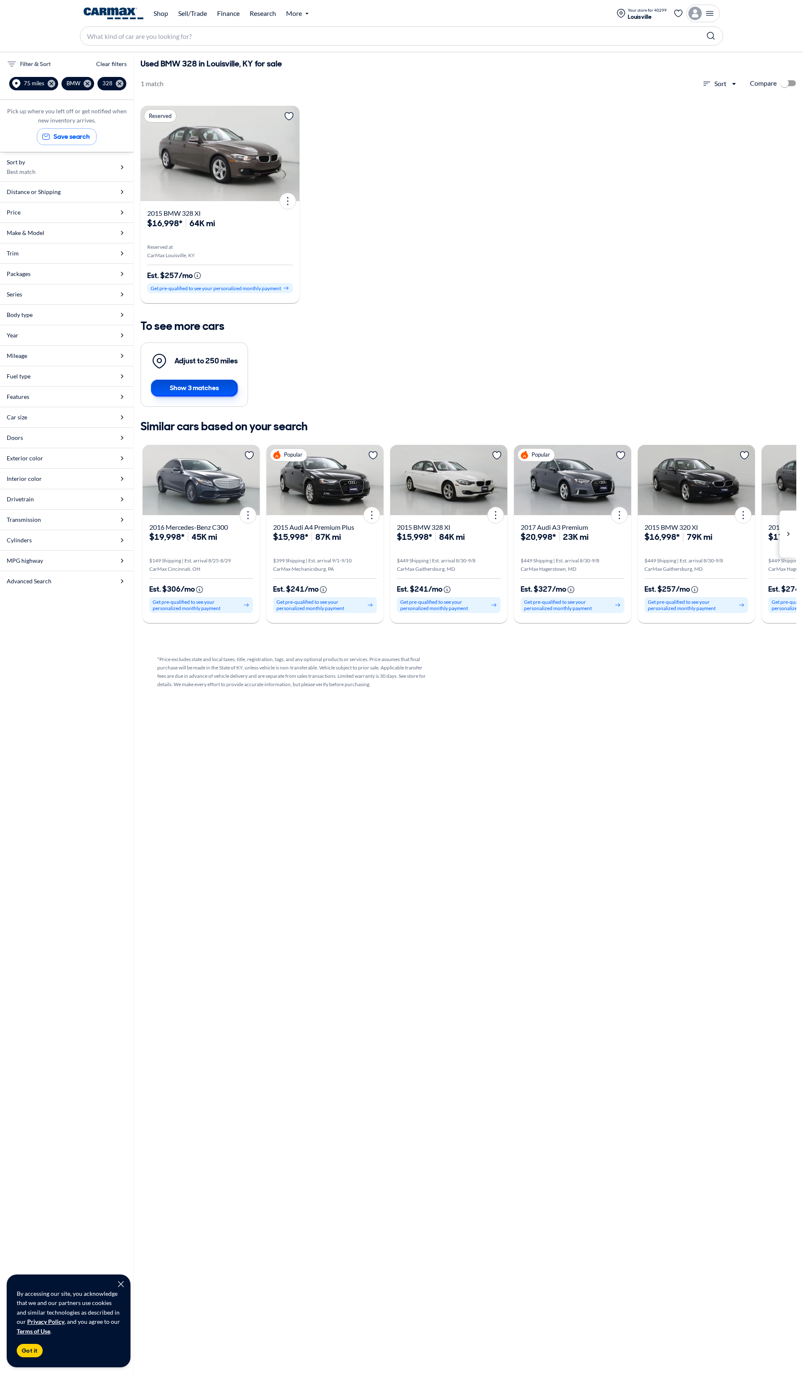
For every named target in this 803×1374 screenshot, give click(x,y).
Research (263, 13)
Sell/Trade (192, 13)
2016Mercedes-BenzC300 (188, 527)
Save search (72, 136)
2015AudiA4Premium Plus (313, 527)
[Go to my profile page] (703, 13)
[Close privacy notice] (121, 1284)
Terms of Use (33, 1331)
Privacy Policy (45, 1321)
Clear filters (111, 63)
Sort (720, 83)
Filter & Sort (35, 64)
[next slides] (788, 534)
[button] (33, 83)
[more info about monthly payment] (197, 275)
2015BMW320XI (671, 527)
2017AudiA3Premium (554, 527)
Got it (30, 1350)
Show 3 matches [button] (194, 387)
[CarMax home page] (113, 13)
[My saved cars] (678, 13)
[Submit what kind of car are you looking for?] (711, 36)
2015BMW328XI (174, 213)
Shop (160, 13)
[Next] (290, 153)
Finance (228, 13)
